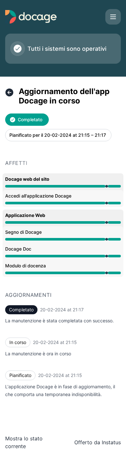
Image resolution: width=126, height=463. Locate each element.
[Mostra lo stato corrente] (9, 92)
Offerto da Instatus (97, 442)
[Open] (113, 17)
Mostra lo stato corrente (24, 442)
